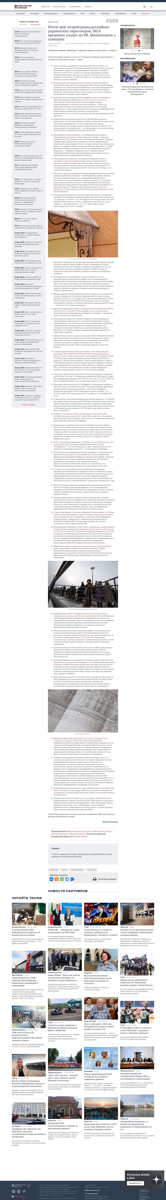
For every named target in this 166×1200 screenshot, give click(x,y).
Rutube (75, 836)
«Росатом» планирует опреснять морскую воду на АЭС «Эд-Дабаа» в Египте (28, 332)
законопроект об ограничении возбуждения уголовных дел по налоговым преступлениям (80, 614)
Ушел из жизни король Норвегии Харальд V (26, 219)
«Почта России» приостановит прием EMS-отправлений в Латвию (29, 91)
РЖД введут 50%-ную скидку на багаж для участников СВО (28, 305)
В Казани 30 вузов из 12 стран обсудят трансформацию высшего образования (29, 342)
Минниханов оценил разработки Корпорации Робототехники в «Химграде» (26, 125)
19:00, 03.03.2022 (54, 43)
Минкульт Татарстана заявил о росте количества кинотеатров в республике (28, 388)
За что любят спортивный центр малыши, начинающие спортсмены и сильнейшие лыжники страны (64, 1082)
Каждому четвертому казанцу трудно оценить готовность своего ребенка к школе (28, 211)
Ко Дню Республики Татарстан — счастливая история (98, 982)
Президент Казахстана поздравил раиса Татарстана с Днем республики (27, 50)
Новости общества (28, 22)
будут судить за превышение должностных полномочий (81, 758)
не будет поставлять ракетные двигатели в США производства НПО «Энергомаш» (83, 515)
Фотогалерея (59, 7)
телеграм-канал (77, 831)
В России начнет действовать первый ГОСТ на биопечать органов (29, 227)
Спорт (134, 13)
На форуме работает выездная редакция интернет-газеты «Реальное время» (28, 1039)
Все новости (35, 24)
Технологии (105, 13)
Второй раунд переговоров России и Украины (73, 83)
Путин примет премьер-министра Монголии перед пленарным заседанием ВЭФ (26, 73)
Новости (45, 7)
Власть (64, 870)
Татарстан (92, 870)
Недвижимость (69, 13)
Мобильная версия (92, 1190)
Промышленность (51, 13)
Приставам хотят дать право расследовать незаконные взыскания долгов (28, 253)
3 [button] (139, 51)
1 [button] (132, 51)
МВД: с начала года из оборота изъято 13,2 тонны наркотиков (28, 314)
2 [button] (135, 51)
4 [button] (142, 51)
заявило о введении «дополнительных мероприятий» (87, 546)
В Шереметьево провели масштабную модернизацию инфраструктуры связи (27, 167)
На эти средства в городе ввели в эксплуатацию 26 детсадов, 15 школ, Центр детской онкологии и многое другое (137, 1129)
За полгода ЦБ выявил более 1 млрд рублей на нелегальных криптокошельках (28, 379)
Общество (146, 13)
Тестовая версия (91, 1194)
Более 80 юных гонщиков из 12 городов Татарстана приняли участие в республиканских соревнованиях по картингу (63, 1033)
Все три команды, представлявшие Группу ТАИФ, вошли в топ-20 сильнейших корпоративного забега (137, 987)
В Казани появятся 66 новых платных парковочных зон (28, 278)
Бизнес (92, 13)
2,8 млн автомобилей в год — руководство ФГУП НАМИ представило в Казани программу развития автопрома (136, 1080)
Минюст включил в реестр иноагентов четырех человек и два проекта (28, 99)
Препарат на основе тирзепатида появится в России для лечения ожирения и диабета (29, 83)
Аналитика (20, 13)
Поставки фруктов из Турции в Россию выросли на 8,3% (28, 262)
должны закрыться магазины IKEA (82, 336)
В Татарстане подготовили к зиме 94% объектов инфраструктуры (28, 34)
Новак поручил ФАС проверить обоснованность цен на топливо (28, 351)
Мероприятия (120, 13)
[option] (137, 38)
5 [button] (144, 84)
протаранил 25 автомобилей (78, 454)
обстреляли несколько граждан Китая (69, 161)
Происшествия (77, 870)
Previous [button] (122, 38)
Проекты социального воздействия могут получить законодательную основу (28, 270)
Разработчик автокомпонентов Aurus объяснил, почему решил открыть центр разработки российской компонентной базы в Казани (64, 983)
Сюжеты (88, 7)
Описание (143, 1194)
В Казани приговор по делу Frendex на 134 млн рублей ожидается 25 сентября (28, 370)
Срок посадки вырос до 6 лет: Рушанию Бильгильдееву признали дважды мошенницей (28, 158)
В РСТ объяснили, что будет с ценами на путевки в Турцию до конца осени (28, 181)
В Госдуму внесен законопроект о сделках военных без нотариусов (27, 235)
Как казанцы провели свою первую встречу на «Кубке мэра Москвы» (136, 1033)
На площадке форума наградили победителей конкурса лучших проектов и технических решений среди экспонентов (64, 935)
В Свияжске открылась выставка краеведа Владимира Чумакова (28, 244)
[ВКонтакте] (109, 21)
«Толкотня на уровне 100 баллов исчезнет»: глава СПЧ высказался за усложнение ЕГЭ (28, 397)
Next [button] (152, 38)
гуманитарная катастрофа (64, 137)
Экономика (34, 13)
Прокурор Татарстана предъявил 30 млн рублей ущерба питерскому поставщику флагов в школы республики (28, 1088)
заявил (101, 66)
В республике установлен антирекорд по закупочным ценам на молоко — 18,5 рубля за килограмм (28, 936)
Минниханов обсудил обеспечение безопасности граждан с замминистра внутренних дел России (25, 201)
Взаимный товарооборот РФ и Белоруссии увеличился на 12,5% (29, 107)
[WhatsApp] (62, 879)
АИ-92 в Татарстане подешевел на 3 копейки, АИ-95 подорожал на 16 (27, 323)
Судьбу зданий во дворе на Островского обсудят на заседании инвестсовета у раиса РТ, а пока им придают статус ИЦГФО (63, 1131)
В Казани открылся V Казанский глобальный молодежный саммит (25, 143)
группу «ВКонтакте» (95, 831)
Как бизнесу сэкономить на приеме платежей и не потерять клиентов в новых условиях (29, 1137)
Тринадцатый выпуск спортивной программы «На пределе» (101, 935)
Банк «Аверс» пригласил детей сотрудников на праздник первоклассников (27, 360)
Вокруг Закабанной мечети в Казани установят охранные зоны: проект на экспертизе (28, 116)
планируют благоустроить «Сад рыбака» (78, 798)
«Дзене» (84, 836)
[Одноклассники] (115, 21)
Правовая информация (144, 1190)
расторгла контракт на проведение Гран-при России (85, 414)
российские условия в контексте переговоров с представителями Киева (80, 101)
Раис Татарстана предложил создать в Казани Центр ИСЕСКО (28, 42)
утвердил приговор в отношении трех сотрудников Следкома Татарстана (81, 739)
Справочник (75, 7)
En (151, 7)
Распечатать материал (107, 879)
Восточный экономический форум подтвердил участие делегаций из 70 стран (28, 286)
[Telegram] (67, 879)
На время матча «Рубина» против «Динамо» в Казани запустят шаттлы (29, 190)
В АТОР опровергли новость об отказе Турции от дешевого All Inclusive (28, 134)
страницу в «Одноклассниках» (72, 834)
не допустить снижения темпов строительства (81, 634)
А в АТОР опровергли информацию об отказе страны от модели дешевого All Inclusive (100, 1131)
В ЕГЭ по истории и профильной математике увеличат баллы (28, 59)
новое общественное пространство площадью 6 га (83, 661)
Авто (82, 13)
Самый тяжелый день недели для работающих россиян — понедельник (29, 295)
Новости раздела (28, 404)
